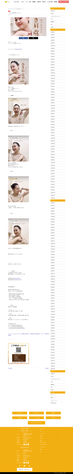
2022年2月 (53, 330)
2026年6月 (53, 37)
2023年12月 (53, 105)
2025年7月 (53, 53)
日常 (51, 24)
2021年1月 (53, 189)
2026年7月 (53, 34)
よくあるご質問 (49, 1)
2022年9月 (53, 146)
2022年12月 (53, 138)
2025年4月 (53, 232)
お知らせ (52, 13)
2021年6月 (53, 176)
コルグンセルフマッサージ (55, 16)
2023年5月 (53, 124)
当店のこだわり (36, 413)
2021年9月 (53, 170)
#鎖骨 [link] (10, 335)
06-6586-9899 (25, 439)
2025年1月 (53, 70)
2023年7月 (53, 119)
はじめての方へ (17, 1)
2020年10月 (53, 368)
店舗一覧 (44, 1)
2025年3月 (53, 64)
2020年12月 (53, 192)
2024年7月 (53, 86)
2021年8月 (53, 173)
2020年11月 (53, 195)
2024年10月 (53, 78)
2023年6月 (53, 121)
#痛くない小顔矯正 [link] (30, 333)
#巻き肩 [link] (35, 333)
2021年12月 (53, 162)
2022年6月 (53, 154)
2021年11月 (53, 165)
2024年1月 (53, 102)
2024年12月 (53, 72)
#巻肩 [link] (37, 333)
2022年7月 (53, 151)
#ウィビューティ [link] (11, 333)
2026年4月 (53, 213)
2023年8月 (53, 116)
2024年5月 (53, 262)
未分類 (52, 27)
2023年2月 (53, 132)
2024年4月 (53, 94)
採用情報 (55, 1)
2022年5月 (53, 157)
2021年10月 (53, 168)
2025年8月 (53, 51)
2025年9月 (53, 48)
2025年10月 (53, 45)
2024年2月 (53, 100)
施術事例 (34, 1)
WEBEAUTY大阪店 (25, 428)
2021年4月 (53, 181)
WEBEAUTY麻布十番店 (43, 444)
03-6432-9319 (25, 457)
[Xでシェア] (33, 38)
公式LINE (24, 459)
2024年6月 (53, 89)
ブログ (52, 381)
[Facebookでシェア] (23, 38)
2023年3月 (53, 300)
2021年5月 (53, 349)
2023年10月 (53, 281)
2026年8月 (53, 202)
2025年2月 (53, 67)
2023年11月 (53, 108)
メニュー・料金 (28, 1)
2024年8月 (53, 83)
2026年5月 (53, 40)
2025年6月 (53, 56)
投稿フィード (53, 397)
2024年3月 (53, 97)
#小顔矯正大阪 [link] (23, 333)
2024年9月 (53, 251)
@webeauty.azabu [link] (18, 279)
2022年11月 (53, 140)
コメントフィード (54, 400)
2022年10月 (53, 143)
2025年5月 (53, 59)
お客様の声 (39, 1)
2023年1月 (53, 135)
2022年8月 (53, 319)
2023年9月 (53, 113)
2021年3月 (53, 184)
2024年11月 (53, 75)
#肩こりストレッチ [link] (41, 333)
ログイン (52, 394)
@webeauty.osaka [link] (18, 49)
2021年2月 (53, 187)
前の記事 (10, 368)
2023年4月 (53, 127)
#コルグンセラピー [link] (17, 333)
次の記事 (46, 368)
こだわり (22, 1)
